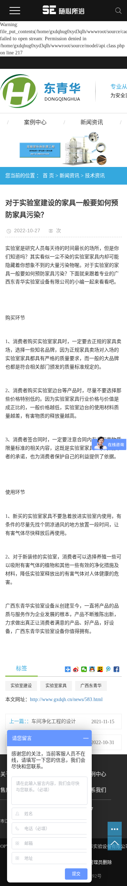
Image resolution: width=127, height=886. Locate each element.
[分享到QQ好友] (92, 669)
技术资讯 (95, 175)
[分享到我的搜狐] (100, 669)
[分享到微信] (84, 669)
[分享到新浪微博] (76, 669)
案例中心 (35, 122)
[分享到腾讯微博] (108, 669)
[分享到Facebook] (117, 669)
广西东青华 (91, 685)
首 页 (48, 175)
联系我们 (95, 790)
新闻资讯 (91, 122)
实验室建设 (21, 685)
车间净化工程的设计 (53, 721)
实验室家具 (56, 685)
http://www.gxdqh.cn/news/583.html (66, 699)
